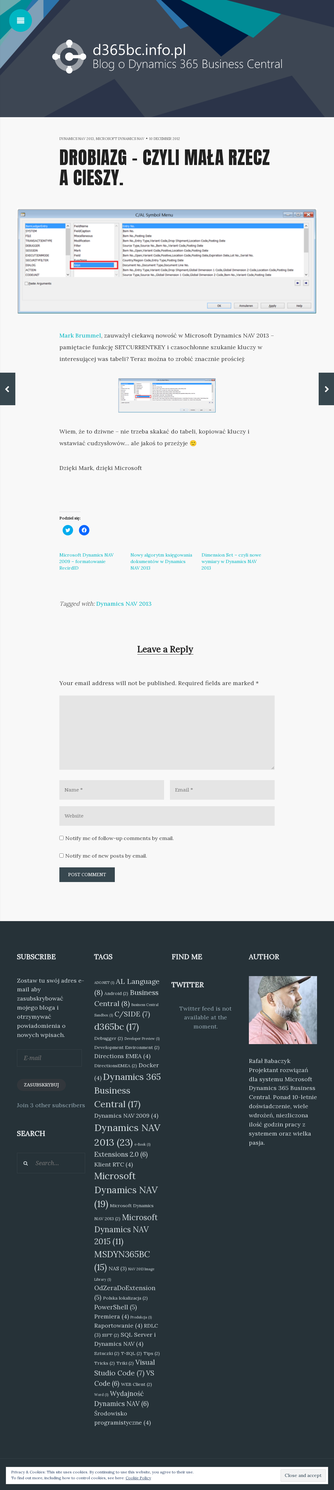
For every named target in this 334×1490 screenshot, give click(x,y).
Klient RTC (113, 1164)
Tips (152, 1353)
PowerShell (115, 1307)
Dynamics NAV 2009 (126, 1115)
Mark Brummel (80, 335)
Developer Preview (142, 1038)
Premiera (111, 1316)
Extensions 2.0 (121, 1154)
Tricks (104, 1363)
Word (101, 1394)
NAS (118, 1268)
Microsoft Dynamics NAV (120, 138)
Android (116, 993)
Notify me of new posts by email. (106, 855)
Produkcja (141, 1317)
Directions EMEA (122, 1056)
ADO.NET (104, 982)
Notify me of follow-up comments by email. (119, 838)
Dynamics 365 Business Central (127, 1090)
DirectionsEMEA (115, 1066)
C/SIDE (132, 1014)
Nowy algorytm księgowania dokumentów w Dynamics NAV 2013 (161, 561)
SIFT (110, 1335)
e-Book (142, 1144)
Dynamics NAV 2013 (76, 138)
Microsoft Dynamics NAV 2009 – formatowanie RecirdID (86, 561)
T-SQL (131, 1353)
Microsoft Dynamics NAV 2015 (126, 1229)
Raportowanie (118, 1325)
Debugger (108, 1038)
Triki (125, 1363)
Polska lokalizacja (125, 1298)
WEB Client (136, 1384)
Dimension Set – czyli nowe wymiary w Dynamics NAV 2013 (231, 561)
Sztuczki (106, 1353)
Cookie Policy (138, 1477)
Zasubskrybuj (41, 1084)
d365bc (116, 1026)
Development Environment (126, 1047)
